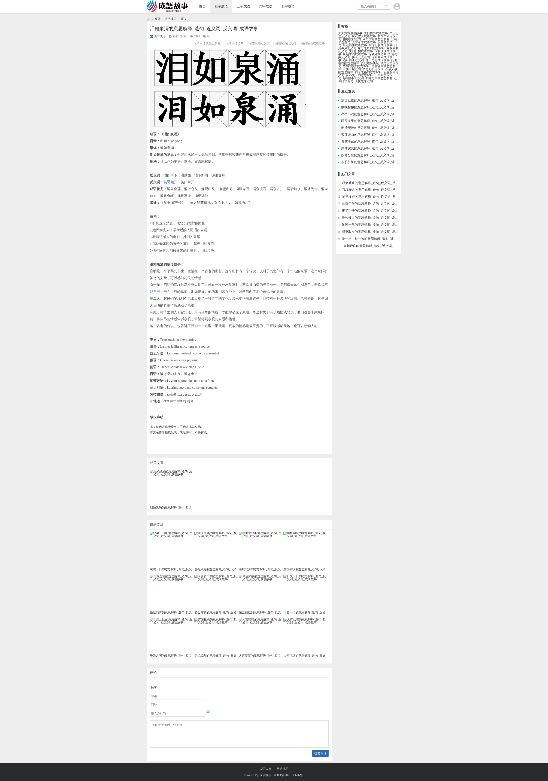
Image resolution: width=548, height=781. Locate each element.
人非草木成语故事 (364, 42)
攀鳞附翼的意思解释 (356, 66)
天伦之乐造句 (364, 81)
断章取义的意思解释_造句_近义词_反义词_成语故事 (379, 232)
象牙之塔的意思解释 (371, 48)
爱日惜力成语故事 (376, 33)
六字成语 (266, 6)
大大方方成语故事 (350, 33)
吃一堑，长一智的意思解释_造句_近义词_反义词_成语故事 (384, 239)
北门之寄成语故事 (378, 60)
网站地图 (283, 769)
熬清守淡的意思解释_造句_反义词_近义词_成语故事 (378, 127)
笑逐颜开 (170, 182)
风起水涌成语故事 (355, 54)
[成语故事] (148, 19)
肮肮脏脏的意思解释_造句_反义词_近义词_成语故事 (378, 162)
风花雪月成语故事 (364, 36)
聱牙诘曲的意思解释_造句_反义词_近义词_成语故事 (378, 134)
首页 (202, 6)
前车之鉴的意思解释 (368, 72)
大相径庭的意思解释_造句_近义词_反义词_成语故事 (380, 246)
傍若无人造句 (361, 57)
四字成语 (221, 6)
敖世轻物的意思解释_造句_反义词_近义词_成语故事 (378, 100)
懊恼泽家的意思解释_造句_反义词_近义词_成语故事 (378, 141)
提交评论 (320, 753)
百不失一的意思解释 (359, 75)
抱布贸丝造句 (352, 39)
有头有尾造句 (352, 69)
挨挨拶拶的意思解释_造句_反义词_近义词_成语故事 (378, 107)
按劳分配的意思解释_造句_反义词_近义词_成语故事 (378, 155)
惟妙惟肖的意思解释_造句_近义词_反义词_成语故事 (379, 217)
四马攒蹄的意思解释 (376, 39)
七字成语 (288, 6)
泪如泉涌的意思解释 (207, 43)
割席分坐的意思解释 (379, 78)
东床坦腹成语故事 (381, 45)
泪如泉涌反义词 (285, 43)
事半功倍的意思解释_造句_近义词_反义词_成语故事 (379, 210)
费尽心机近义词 (373, 69)
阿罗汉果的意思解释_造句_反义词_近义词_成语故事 (378, 121)
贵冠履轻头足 (370, 63)
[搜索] (386, 6)
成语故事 (265, 769)
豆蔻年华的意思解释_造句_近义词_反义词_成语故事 (379, 203)
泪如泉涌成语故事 (313, 43)
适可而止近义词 (353, 60)
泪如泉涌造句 (235, 43)
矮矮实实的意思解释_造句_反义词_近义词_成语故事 (378, 148)
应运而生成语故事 (355, 45)
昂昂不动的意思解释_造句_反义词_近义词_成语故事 (378, 114)
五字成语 (243, 6)
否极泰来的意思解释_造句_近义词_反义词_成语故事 (379, 190)
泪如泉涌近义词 (259, 43)
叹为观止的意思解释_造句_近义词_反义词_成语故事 (379, 183)
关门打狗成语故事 (361, 51)
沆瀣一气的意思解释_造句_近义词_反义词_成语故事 (379, 224)
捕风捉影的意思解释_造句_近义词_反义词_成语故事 (379, 196)
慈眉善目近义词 (353, 78)
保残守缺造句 (378, 54)
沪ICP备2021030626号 (288, 775)
